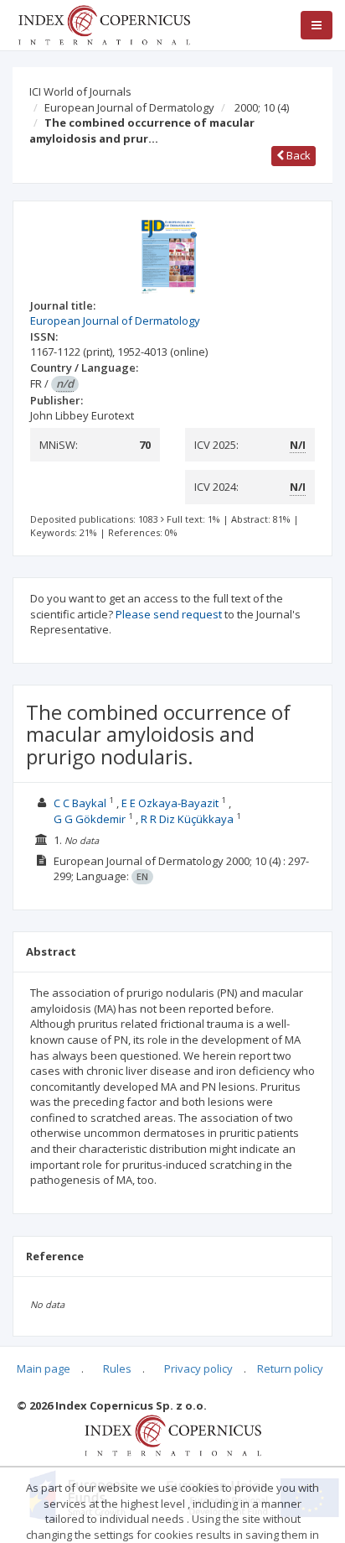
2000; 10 (261, 107)
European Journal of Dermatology (129, 107)
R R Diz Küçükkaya (187, 818)
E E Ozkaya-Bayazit (170, 803)
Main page (43, 1368)
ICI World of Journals (80, 91)
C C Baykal (80, 803)
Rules (117, 1368)
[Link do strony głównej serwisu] (104, 23)
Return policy (290, 1368)
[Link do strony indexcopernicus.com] (173, 1433)
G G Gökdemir (90, 818)
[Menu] (316, 25)
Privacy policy (198, 1368)
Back (297, 155)
